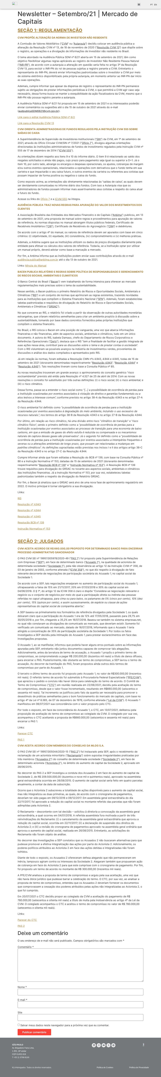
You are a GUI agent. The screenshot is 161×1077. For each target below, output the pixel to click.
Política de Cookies (105, 1067)
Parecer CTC (25, 733)
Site (20, 1012)
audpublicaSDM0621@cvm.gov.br (39, 111)
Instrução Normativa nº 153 (34, 528)
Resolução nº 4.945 (29, 516)
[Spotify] (113, 1045)
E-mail (22, 1000)
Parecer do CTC (27, 919)
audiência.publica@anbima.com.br (38, 259)
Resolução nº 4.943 (29, 504)
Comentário (26, 947)
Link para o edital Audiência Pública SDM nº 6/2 (46, 117)
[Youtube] (104, 1045)
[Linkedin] (94, 1045)
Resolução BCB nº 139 (31, 522)
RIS (19, 498)
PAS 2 (21, 925)
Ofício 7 (45, 199)
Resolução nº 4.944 (29, 510)
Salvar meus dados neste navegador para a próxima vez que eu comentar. (64, 1025)
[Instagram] (99, 1045)
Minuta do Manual (35, 265)
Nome (22, 987)
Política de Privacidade (139, 1067)
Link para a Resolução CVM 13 (36, 123)
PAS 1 (21, 739)
